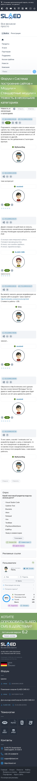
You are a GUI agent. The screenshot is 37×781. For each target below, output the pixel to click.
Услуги (4, 48)
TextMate (8, 523)
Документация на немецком (26, 8)
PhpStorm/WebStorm (13, 526)
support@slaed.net (11, 758)
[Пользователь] (7, 176)
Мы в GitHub (7, 8)
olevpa (5, 683)
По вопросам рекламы (9, 778)
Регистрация (16, 33)
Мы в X (15, 8)
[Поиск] (34, 71)
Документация (24, 772)
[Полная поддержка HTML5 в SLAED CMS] (22, 722)
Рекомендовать (34, 8)
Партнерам (6, 52)
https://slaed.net (10, 763)
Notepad (8, 516)
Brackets (8, 509)
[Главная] (2, 39)
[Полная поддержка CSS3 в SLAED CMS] (31, 722)
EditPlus (8, 529)
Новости (5, 63)
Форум (6, 79)
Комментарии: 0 (26, 542)
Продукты (5, 44)
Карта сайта (18, 774)
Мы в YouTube (11, 8)
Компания (5, 67)
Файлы (27, 770)
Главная (4, 770)
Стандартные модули (17, 93)
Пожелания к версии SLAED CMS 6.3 (15, 689)
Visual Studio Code (12, 502)
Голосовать (18, 538)
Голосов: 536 (12, 542)
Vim (6, 519)
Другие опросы (19, 546)
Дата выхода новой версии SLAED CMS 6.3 (17, 700)
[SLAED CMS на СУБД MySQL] (13, 722)
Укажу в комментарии (13, 533)
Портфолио (7, 774)
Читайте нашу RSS (22, 8)
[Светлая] (2, 8)
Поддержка (6, 55)
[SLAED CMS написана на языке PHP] (5, 722)
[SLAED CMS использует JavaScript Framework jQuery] (5, 731)
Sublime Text (10, 506)
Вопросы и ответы (10, 772)
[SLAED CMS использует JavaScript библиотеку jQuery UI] (13, 731)
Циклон (3, 679)
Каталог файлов (8, 59)
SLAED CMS (20, 252)
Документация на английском (30, 8)
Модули (7, 88)
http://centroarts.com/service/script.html (15, 299)
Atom (7, 512)
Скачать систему (9, 636)
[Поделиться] (14, 109)
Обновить (26, 605)
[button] (5, 33)
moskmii (19, 186)
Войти (20, 581)
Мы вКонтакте (18, 8)
